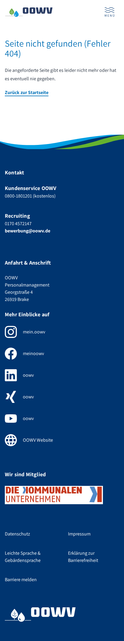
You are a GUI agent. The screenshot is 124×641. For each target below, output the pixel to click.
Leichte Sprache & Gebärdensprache (23, 556)
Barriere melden (21, 579)
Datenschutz (17, 534)
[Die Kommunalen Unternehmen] (54, 495)
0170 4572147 (18, 223)
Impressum (79, 534)
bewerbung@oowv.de (27, 231)
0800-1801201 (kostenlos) (30, 196)
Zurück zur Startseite (26, 92)
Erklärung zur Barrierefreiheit (83, 556)
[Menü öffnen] (109, 12)
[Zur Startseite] (29, 12)
